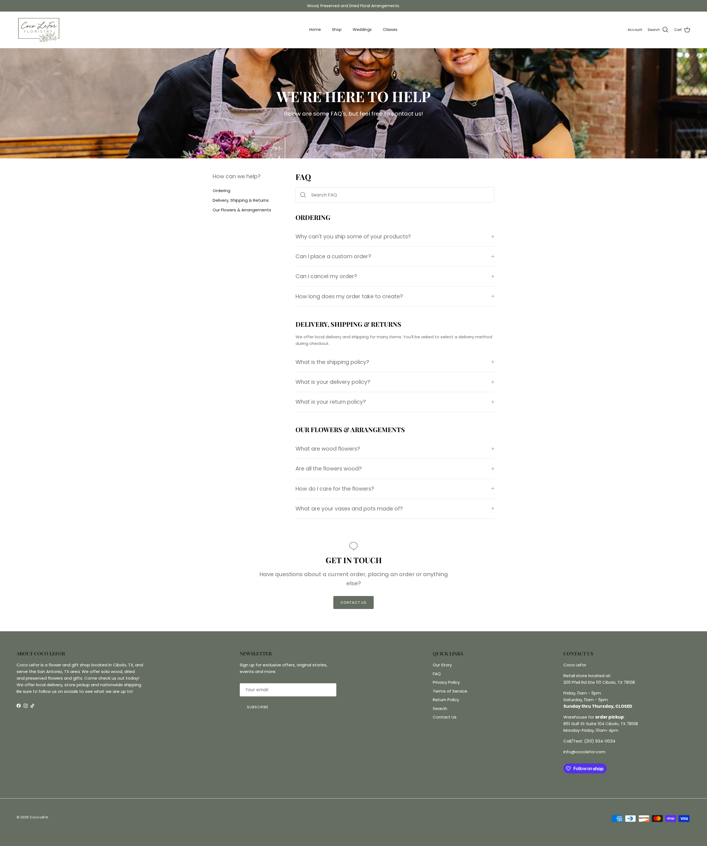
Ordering (221, 190)
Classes (390, 29)
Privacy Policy (446, 682)
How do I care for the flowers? (335, 489)
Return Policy (446, 700)
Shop (337, 29)
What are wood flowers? (328, 449)
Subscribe (257, 707)
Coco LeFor (39, 817)
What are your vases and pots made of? (349, 508)
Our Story (442, 665)
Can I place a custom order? (333, 256)
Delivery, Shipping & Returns (241, 200)
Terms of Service (450, 691)
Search (440, 708)
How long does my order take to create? (349, 296)
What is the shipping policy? (332, 362)
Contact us (353, 602)
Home (315, 29)
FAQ (437, 674)
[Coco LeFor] (39, 29)
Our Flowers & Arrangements (242, 210)
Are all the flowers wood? (329, 468)
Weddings (362, 29)
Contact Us (445, 717)
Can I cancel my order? (326, 276)
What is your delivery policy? (333, 382)
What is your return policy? (331, 402)
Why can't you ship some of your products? (353, 236)
